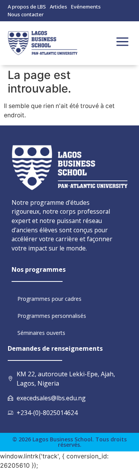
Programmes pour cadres (49, 298)
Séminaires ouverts (41, 332)
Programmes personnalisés (51, 315)
